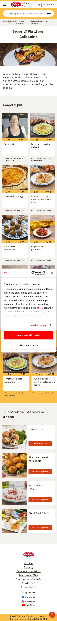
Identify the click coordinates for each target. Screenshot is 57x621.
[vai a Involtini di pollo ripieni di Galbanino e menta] (42, 177)
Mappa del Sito (28, 575)
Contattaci (28, 583)
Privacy (28, 567)
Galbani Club (25, 5)
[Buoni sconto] (39, 5)
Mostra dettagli (38, 325)
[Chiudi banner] (52, 273)
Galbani (6, 21)
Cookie (28, 563)
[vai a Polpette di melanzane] (15, 227)
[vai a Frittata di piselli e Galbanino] (42, 125)
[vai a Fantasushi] (15, 125)
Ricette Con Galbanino (19, 22)
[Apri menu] (4, 4)
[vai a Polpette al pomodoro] (42, 227)
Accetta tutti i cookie (28, 335)
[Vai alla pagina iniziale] (28, 555)
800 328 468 (40, 619)
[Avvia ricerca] (47, 13)
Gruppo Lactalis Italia (28, 579)
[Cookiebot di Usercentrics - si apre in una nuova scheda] (33, 273)
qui (38, 307)
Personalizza (27, 345)
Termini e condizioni (28, 571)
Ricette (12, 21)
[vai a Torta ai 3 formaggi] (15, 177)
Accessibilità (28, 587)
